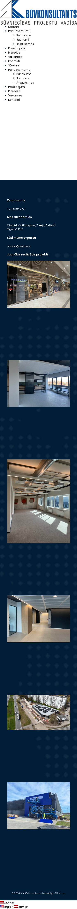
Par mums (23, 35)
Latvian (9, 902)
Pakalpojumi (16, 48)
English (9, 907)
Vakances (15, 57)
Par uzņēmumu (19, 31)
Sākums (14, 27)
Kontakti (14, 61)
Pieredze (14, 52)
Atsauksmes (25, 44)
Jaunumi (22, 40)
